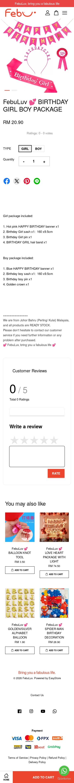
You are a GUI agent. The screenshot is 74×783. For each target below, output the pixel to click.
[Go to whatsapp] (64, 771)
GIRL (25, 148)
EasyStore (55, 678)
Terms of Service (18, 758)
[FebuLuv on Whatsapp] (55, 713)
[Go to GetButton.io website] (64, 778)
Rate (56, 473)
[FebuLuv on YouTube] (43, 713)
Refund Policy (57, 758)
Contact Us (37, 695)
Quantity (8, 159)
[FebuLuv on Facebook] (19, 713)
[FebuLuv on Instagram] (31, 713)
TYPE (7, 148)
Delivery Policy (37, 762)
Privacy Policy (38, 758)
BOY (38, 148)
